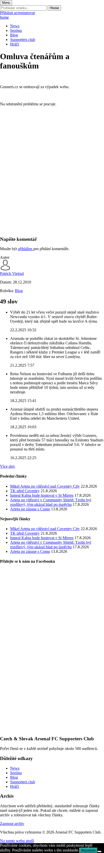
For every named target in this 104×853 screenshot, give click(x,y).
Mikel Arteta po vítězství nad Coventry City (45, 486)
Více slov (7, 466)
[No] (99, 851)
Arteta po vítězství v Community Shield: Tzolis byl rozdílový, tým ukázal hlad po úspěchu (50, 502)
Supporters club (22, 39)
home (4, 17)
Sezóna (16, 30)
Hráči (14, 44)
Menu (6, 3)
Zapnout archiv (12, 823)
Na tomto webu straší (17, 841)
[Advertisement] (52, 180)
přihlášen (25, 249)
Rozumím (88, 850)
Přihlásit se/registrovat (17, 13)
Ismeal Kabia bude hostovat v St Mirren (41, 495)
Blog (14, 35)
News (14, 26)
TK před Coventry (25, 491)
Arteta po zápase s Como (30, 509)
